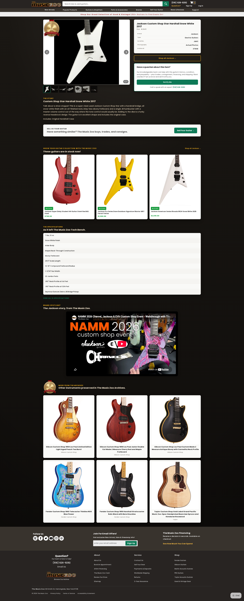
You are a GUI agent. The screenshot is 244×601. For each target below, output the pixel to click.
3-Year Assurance (141, 581)
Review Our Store (100, 577)
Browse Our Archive (61, 579)
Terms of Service (69, 593)
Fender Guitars (180, 560)
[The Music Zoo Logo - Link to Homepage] (46, 4)
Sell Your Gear (139, 564)
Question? (176, 6)
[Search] (166, 3)
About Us (97, 560)
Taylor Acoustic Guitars (183, 577)
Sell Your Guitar (156, 10)
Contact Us (138, 560)
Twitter (46, 538)
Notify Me (167, 82)
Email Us (61, 566)
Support (195, 10)
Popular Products (70, 10)
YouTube (51, 538)
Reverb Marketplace (35, 538)
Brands (139, 10)
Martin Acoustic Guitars (183, 569)
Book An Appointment (102, 564)
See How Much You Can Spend (178, 543)
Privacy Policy (55, 593)
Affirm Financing (100, 569)
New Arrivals (50, 10)
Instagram (56, 538)
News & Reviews (177, 10)
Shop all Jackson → (167, 58)
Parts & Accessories (119, 10)
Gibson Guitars (180, 564)
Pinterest (61, 538)
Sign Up (189, 6)
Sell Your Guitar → (185, 130)
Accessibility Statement (86, 593)
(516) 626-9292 (179, 2)
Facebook (40, 538)
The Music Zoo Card (102, 573)
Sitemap (97, 581)
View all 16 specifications (56, 298)
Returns (137, 577)
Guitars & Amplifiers (94, 10)
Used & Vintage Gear (182, 581)
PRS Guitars (178, 573)
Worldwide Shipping (141, 573)
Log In (200, 6)
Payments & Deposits (142, 569)
